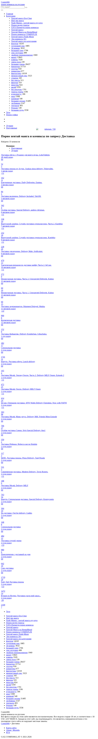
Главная (9, 14)
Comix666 (5, 723)
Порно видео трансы (20, 25)
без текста (15, 80)
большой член (17, 50)
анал (13, 96)
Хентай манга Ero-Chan (21, 18)
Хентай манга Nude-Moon (22, 37)
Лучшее (14, 150)
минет (14, 57)
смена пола (16, 62)
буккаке (14, 108)
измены (14, 60)
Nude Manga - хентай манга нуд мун (27, 23)
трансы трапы (17, 92)
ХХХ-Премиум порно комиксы (25, 27)
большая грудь (17, 110)
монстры (15, 85)
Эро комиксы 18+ (19, 39)
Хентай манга (17, 30)
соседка (14, 69)
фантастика (16, 73)
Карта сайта (11, 728)
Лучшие (9, 126)
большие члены (18, 64)
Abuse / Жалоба (13, 730)
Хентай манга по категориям (23, 41)
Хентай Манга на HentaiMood (24, 32)
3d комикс (15, 48)
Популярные (11, 128)
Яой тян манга (17, 21)
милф (13, 87)
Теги (8, 112)
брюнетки (15, 66)
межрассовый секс (19, 76)
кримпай (15, 99)
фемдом (14, 83)
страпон (14, 78)
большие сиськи (18, 101)
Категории (10, 16)
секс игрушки (17, 53)
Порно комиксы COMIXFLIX (24, 34)
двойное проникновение (22, 55)
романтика (16, 71)
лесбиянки (15, 103)
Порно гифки (12, 115)
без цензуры (16, 89)
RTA (8, 732)
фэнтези (14, 43)
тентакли (15, 105)
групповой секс (18, 46)
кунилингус (16, 94)
